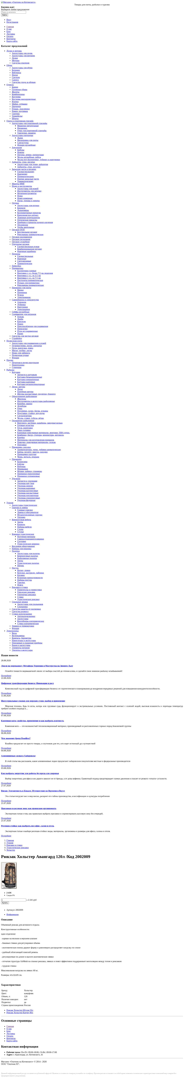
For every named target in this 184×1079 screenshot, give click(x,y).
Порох (20, 324)
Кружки (21, 575)
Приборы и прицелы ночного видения (35, 222)
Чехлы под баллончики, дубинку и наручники (38, 159)
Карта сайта (11, 41)
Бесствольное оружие (27, 232)
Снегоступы (23, 143)
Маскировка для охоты (27, 140)
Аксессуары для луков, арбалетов (32, 164)
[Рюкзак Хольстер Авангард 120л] (9, 888)
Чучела (20, 295)
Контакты (10, 39)
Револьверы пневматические (30, 285)
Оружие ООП (18, 230)
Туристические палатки (28, 563)
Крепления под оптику (27, 215)
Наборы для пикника (21, 548)
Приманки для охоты (21, 287)
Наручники (22, 307)
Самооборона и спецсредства (25, 300)
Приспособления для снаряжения (32, 326)
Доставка (10, 34)
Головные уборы (19, 89)
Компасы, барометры (21, 638)
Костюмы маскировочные (24, 99)
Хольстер (10, 850)
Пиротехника (18, 365)
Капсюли (21, 321)
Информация (12, 914)
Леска (20, 389)
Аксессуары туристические (24, 505)
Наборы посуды (24, 580)
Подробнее (6, 675)
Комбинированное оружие (29, 249)
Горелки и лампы (20, 507)
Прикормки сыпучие (26, 454)
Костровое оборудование (23, 546)
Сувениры (16, 367)
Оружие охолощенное (22, 237)
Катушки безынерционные (29, 377)
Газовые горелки (25, 510)
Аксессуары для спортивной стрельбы (29, 123)
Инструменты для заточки (29, 191)
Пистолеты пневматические (30, 280)
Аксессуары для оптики (28, 205)
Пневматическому (25, 176)
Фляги (20, 585)
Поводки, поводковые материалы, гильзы (36, 442)
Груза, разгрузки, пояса (22, 348)
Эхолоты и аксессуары (22, 650)
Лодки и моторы (14, 51)
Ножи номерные (24, 198)
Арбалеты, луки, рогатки (23, 162)
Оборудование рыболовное (24, 396)
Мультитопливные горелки (29, 515)
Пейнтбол (16, 266)
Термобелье (17, 116)
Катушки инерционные (28, 379)
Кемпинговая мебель (21, 519)
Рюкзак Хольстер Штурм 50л (19, 1010)
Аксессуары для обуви (22, 68)
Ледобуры (21, 406)
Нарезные (21, 258)
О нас (9, 29)
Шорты (15, 118)
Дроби (20, 319)
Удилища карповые (26, 488)
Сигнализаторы (24, 416)
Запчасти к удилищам (27, 481)
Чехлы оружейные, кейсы (29, 157)
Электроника (12, 631)
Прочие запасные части (28, 179)
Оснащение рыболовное (23, 420)
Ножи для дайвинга (21, 353)
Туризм (9, 503)
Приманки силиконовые (28, 476)
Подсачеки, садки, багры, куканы (32, 411)
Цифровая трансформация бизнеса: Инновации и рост (27, 683)
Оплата (9, 36)
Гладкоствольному (25, 172)
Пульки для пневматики (28, 283)
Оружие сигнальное (21, 239)
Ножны (20, 152)
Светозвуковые (24, 261)
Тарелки (21, 582)
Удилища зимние (25, 486)
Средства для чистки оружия (25, 336)
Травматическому (25, 181)
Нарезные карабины (26, 251)
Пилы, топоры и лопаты (28, 201)
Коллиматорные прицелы (29, 213)
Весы (14, 633)
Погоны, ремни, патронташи (30, 155)
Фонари (15, 358)
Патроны (16, 254)
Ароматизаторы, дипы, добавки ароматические (39, 449)
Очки (19, 408)
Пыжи (20, 333)
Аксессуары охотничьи (22, 135)
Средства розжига (20, 611)
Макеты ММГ (18, 184)
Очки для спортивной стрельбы (31, 130)
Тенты (20, 561)
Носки (15, 75)
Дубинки (21, 304)
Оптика (15, 203)
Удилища (16, 478)
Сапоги (15, 80)
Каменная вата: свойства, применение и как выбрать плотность (32, 721)
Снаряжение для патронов (24, 314)
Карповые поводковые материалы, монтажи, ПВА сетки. (43, 432)
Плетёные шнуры (25, 391)
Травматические (24, 263)
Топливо (21, 517)
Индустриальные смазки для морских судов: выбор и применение (33, 701)
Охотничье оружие (20, 244)
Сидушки (21, 541)
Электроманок (24, 297)
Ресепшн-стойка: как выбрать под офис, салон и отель (27, 826)
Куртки (15, 101)
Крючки (21, 437)
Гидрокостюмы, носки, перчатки (27, 345)
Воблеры (21, 466)
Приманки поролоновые (28, 474)
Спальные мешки (20, 602)
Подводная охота (14, 341)
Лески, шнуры (18, 387)
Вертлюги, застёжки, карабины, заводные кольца (40, 423)
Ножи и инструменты (22, 186)
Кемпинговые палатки (27, 556)
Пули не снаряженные (27, 331)
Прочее (9, 360)
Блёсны (20, 464)
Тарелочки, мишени (26, 133)
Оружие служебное (21, 242)
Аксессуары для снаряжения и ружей (29, 343)
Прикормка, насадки (21, 447)
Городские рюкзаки (26, 592)
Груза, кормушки (25, 428)
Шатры (20, 565)
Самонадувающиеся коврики (30, 539)
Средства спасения (20, 63)
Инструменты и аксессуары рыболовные (36, 401)
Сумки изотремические (28, 623)
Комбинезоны (18, 94)
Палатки (16, 551)
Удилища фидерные (26, 500)
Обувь (9, 65)
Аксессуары (22, 619)
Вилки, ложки (23, 570)
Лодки (15, 58)
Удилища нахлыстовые (27, 493)
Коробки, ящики (24, 403)
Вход (8, 20)
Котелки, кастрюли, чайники (30, 573)
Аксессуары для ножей (27, 188)
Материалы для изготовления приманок (35, 440)
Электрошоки (23, 309)
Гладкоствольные (25, 256)
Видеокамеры (18, 635)
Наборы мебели (24, 527)
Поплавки (22, 445)
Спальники (22, 606)
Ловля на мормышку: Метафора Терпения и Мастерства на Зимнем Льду (37, 666)
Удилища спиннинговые (28, 498)
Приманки (22, 292)
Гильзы (20, 316)
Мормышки (22, 469)
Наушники (22, 128)
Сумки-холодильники (22, 614)
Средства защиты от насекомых (26, 609)
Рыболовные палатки (27, 558)
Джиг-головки (24, 430)
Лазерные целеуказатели (28, 217)
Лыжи (20, 138)
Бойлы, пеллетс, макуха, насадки (32, 452)
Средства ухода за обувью (24, 82)
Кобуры (20, 150)
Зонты (20, 522)
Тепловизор (22, 225)
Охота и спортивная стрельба (19, 121)
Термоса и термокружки (23, 626)
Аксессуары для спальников (30, 604)
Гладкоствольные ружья (28, 246)
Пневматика (17, 268)
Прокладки (22, 329)
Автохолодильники (26, 616)
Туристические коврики (28, 544)
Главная (10, 27)
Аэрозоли (21, 302)
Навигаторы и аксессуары (24, 640)
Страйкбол (17, 338)
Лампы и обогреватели (27, 512)
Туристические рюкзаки (28, 599)
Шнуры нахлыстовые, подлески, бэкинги (36, 394)
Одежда (10, 85)
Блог (8, 31)
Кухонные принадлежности (30, 577)
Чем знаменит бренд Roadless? (15, 738)
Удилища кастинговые (27, 490)
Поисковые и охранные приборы (27, 643)
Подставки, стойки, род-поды (31, 413)
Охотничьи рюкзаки (26, 594)
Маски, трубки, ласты (22, 350)
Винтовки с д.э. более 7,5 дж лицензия (35, 273)
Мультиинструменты (27, 193)
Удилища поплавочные (28, 495)
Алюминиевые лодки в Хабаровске (18, 756)
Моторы (15, 60)
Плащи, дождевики (21, 109)
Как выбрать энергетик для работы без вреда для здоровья (30, 773)
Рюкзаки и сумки (20, 587)
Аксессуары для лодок (22, 53)
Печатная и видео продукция (25, 362)
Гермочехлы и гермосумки (29, 590)
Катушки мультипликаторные (31, 384)
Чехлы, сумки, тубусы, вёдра (30, 418)
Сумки (20, 597)
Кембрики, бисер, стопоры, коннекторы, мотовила (40, 435)
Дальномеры (23, 210)
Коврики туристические (23, 534)
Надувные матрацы (26, 536)
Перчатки (16, 106)
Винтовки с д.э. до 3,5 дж (29, 275)
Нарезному (22, 174)
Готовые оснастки (25, 425)
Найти (4, 15)
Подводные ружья (20, 355)
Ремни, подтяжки (20, 111)
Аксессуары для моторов (23, 56)
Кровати (21, 524)
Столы (20, 529)
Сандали (16, 77)
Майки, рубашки (19, 104)
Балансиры (22, 461)
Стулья (20, 532)
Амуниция (17, 147)
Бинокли (21, 208)
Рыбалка (10, 370)
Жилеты (15, 92)
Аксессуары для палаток (28, 553)
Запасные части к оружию (24, 169)
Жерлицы (21, 399)
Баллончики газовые (26, 271)
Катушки (16, 372)
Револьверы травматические (30, 234)
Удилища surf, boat (25, 483)
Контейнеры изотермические (30, 621)
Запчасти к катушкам (27, 374)
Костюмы (16, 97)
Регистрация (12, 22)
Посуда (15, 568)
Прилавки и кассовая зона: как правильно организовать (28, 808)
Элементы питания (20, 648)
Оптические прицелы (27, 220)
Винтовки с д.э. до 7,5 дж (29, 278)
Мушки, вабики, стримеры (29, 471)
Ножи (20, 196)
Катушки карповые (26, 382)
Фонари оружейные (26, 145)
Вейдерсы (16, 72)
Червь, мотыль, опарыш (28, 457)
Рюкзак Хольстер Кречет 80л (19, 1012)
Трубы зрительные (25, 227)
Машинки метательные (28, 126)
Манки (20, 290)
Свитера (16, 114)
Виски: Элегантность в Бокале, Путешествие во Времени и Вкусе (33, 791)
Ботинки (16, 70)
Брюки (15, 87)
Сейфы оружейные (20, 312)
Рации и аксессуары (21, 645)
